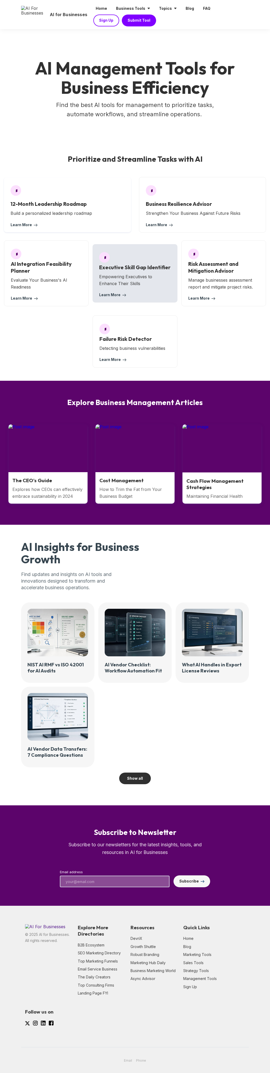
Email (128, 1060)
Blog (187, 946)
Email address (71, 872)
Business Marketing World (153, 970)
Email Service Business (97, 969)
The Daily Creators (94, 977)
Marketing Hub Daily (148, 962)
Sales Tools (193, 962)
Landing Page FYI (93, 993)
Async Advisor (143, 978)
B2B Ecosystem (91, 945)
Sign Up (190, 986)
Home (188, 938)
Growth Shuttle (143, 946)
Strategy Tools (196, 970)
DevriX (136, 938)
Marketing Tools (197, 954)
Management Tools (200, 978)
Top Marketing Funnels (98, 961)
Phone (141, 1060)
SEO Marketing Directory (99, 953)
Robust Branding (145, 954)
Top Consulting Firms (96, 985)
